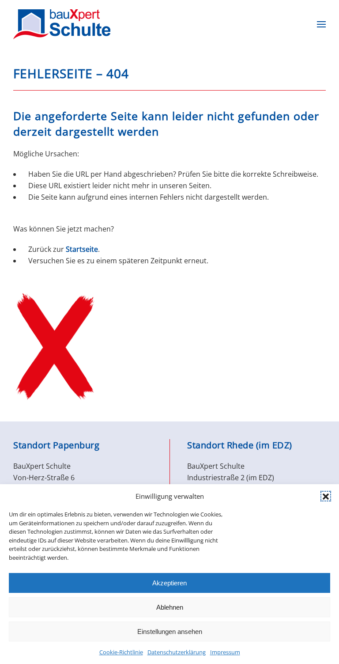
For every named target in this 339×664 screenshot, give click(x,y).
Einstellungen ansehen (169, 631)
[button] (325, 496)
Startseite (82, 249)
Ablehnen (169, 607)
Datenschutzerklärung (176, 652)
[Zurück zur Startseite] (61, 24)
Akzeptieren (169, 583)
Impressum (225, 652)
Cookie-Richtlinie (121, 652)
